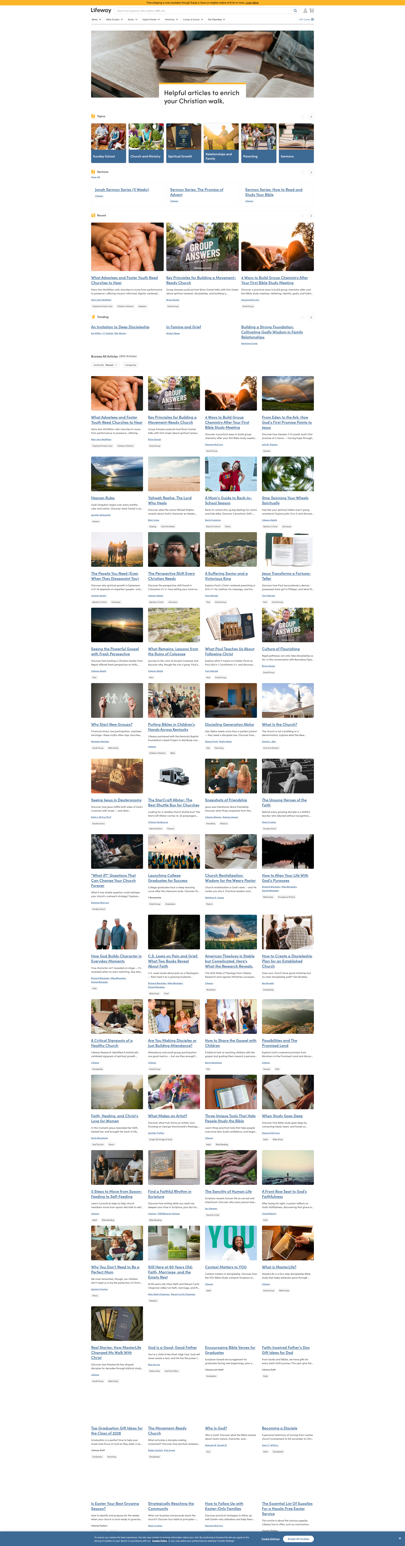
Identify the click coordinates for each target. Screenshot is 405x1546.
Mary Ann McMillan (101, 299)
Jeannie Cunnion (99, 1289)
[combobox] (206, 10)
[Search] (294, 10)
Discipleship (268, 989)
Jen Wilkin (96, 333)
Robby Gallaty (155, 1450)
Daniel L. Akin (269, 741)
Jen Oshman (211, 1208)
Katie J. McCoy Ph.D (101, 817)
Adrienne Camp (249, 343)
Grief (166, 993)
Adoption (142, 306)
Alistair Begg (173, 333)
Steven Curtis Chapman (183, 1294)
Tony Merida (211, 595)
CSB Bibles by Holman (168, 1213)
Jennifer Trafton (156, 1132)
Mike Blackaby (288, 886)
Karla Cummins (213, 520)
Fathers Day (154, 1371)
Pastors (209, 904)
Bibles (95, 19)
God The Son (98, 1144)
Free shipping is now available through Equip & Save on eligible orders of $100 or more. (203, 2)
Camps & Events (191, 19)
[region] (202, 1538)
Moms (228, 526)
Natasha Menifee (100, 741)
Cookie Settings (271, 1538)
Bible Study (113, 747)
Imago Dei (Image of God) (160, 1139)
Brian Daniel (172, 299)
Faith (94, 988)
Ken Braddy (268, 983)
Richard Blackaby (271, 886)
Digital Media (149, 19)
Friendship (210, 823)
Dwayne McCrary (250, 299)
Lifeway (99, 195)
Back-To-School (213, 526)
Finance (170, 828)
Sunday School (269, 828)
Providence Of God (286, 897)
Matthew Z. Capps (214, 897)
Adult (208, 1144)
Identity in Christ (270, 526)
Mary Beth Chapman (159, 1294)
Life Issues (286, 526)
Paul (208, 602)
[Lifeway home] (101, 10)
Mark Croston (269, 822)
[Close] (399, 1538)
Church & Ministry (271, 747)
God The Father (168, 526)
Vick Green (169, 1450)
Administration (155, 828)
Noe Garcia (154, 1364)
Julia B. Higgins (269, 444)
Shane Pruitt (211, 741)
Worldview (210, 989)
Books (131, 19)
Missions (223, 823)
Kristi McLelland (99, 1137)
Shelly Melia (225, 741)
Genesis (266, 450)
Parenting (219, 747)
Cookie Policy (159, 1540)
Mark (265, 1451)
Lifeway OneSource (158, 822)
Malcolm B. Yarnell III (216, 1445)
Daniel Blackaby (270, 890)
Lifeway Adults (269, 520)
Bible (173, 753)
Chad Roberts (269, 1213)
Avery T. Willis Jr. (270, 1445)
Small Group (173, 306)
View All (95, 177)
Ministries (169, 19)
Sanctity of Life (212, 1214)
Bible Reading (222, 1144)
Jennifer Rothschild (100, 514)
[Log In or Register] (305, 11)
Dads (265, 1376)
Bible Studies (112, 19)
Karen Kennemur (213, 1062)
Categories (130, 364)
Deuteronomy (98, 823)
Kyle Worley (120, 333)
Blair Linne (153, 520)
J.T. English (107, 333)
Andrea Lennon (230, 817)
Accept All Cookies (298, 1538)
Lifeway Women (213, 817)
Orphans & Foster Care (102, 306)
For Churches (215, 19)
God (208, 1451)
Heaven (95, 521)
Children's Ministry (125, 306)
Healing (152, 526)
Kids (208, 747)
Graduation (170, 904)
